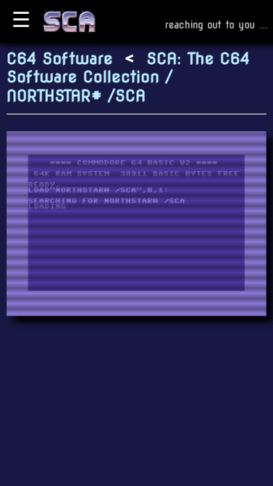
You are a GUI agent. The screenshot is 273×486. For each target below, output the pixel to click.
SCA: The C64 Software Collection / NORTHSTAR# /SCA (128, 77)
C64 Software (60, 59)
